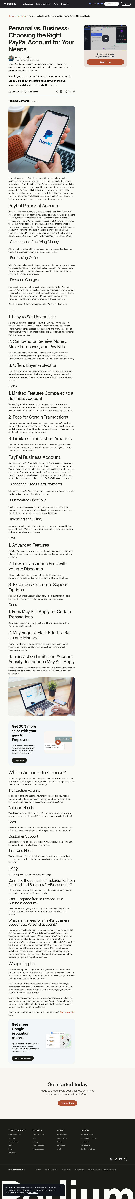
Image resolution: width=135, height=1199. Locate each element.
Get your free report (23, 1058)
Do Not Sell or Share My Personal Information (102, 1169)
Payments (21, 15)
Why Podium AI (62, 1134)
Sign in (126, 4)
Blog (34, 1138)
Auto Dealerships (14, 1134)
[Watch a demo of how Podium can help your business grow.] (105, 38)
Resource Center (38, 1134)
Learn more (19, 760)
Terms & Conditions (51, 1169)
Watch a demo (111, 4)
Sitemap (38, 1169)
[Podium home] (10, 3)
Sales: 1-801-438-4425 (96, 4)
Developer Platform (88, 1149)
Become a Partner (87, 1134)
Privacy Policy (66, 1169)
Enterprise (12, 1152)
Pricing (35, 1142)
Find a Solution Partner (89, 1138)
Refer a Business (38, 1145)
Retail (10, 1145)
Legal (59, 1149)
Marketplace (85, 1145)
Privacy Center (79, 1169)
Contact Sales (62, 1138)
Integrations (85, 1142)
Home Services (13, 1142)
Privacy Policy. (33, 1193)
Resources (65, 4)
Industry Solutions (43, 4)
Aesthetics (12, 1138)
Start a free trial (67, 1012)
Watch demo (105, 62)
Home (11, 15)
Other (10, 1149)
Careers (59, 1142)
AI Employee (28, 4)
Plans (56, 4)
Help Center (61, 1145)
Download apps (38, 1149)
